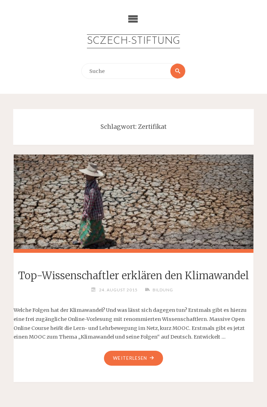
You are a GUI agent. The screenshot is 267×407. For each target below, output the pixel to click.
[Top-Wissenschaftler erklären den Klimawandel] (134, 200)
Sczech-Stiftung (133, 41)
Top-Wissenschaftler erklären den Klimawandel (133, 275)
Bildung (163, 289)
